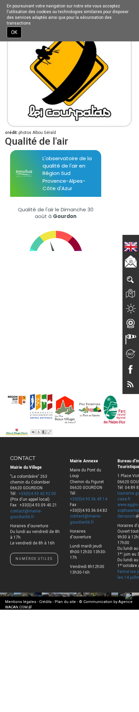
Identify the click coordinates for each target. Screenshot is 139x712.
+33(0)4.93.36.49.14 (88, 499)
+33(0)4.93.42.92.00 (37, 493)
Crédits (45, 602)
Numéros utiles (34, 559)
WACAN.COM (18, 607)
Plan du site (65, 602)
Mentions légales (20, 602)
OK (14, 32)
